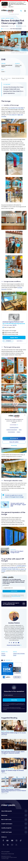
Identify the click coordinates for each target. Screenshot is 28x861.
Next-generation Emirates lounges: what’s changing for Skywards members (12, 752)
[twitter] (13, 643)
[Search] (21, 11)
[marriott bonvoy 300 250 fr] (11, 679)
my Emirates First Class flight (16, 108)
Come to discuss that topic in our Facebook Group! (11, 603)
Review (3, 18)
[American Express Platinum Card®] (14, 317)
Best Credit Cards (6, 819)
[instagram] (11, 643)
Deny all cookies (14, 442)
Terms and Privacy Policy (16, 595)
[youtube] (18, 643)
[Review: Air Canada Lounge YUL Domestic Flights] (14, 763)
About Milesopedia (6, 811)
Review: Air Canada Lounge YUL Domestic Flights (12, 771)
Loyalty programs (6, 828)
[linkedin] (16, 643)
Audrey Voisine (14, 623)
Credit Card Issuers (6, 824)
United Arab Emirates (18, 66)
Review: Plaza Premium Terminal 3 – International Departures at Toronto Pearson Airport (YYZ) (13, 791)
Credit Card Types (6, 832)
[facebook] (9, 643)
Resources (4, 815)
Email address (6, 585)
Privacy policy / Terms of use (7, 853)
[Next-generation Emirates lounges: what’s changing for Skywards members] (14, 744)
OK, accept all (14, 438)
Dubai (2, 71)
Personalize (14, 445)
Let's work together (5, 851)
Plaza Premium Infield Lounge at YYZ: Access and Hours (13, 733)
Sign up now (14, 591)
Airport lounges (10, 18)
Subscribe (14, 700)
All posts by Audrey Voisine (13, 645)
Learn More (19, 340)
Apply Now (14, 337)
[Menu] (25, 11)
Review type (4, 651)
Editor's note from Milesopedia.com (19, 52)
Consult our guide (9, 495)
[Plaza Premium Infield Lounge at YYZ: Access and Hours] (14, 726)
